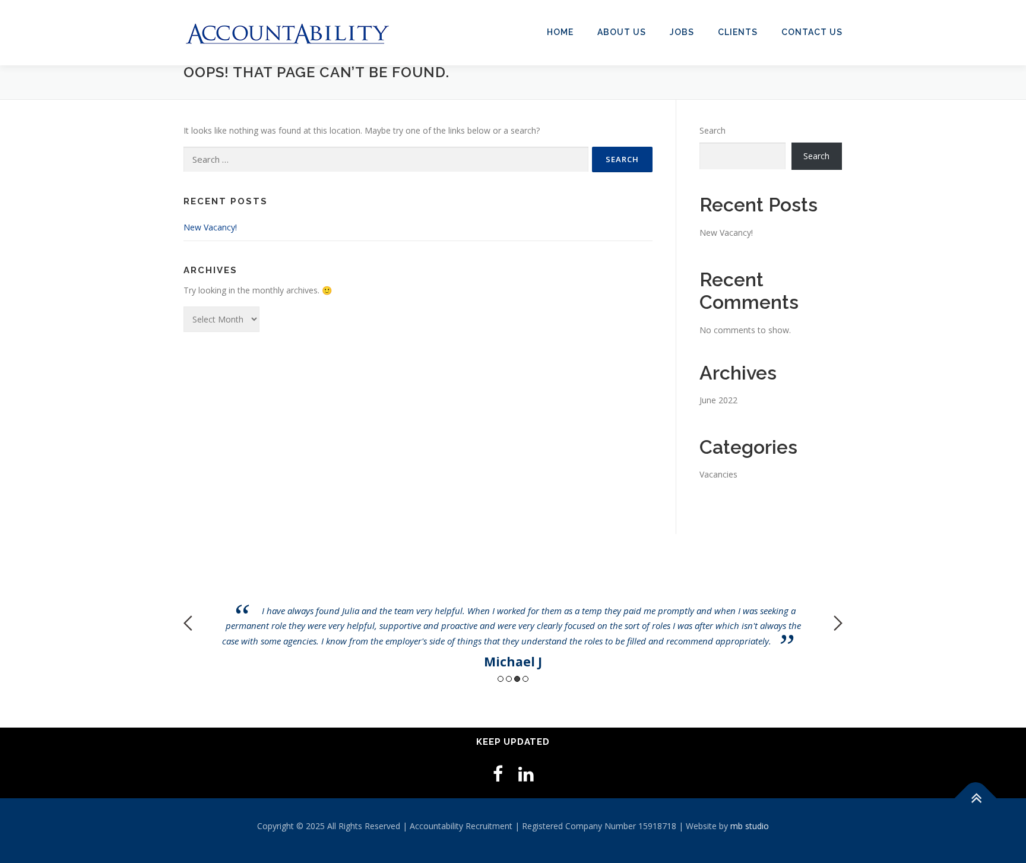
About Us (621, 32)
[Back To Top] (976, 798)
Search (712, 130)
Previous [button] (187, 623)
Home (560, 32)
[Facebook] (498, 773)
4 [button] (525, 679)
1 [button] (501, 679)
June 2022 (718, 400)
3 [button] (517, 679)
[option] (513, 614)
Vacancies (718, 474)
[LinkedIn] (526, 773)
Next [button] (838, 623)
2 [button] (509, 679)
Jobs (682, 32)
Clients (738, 32)
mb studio (749, 826)
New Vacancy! (210, 227)
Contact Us (812, 32)
